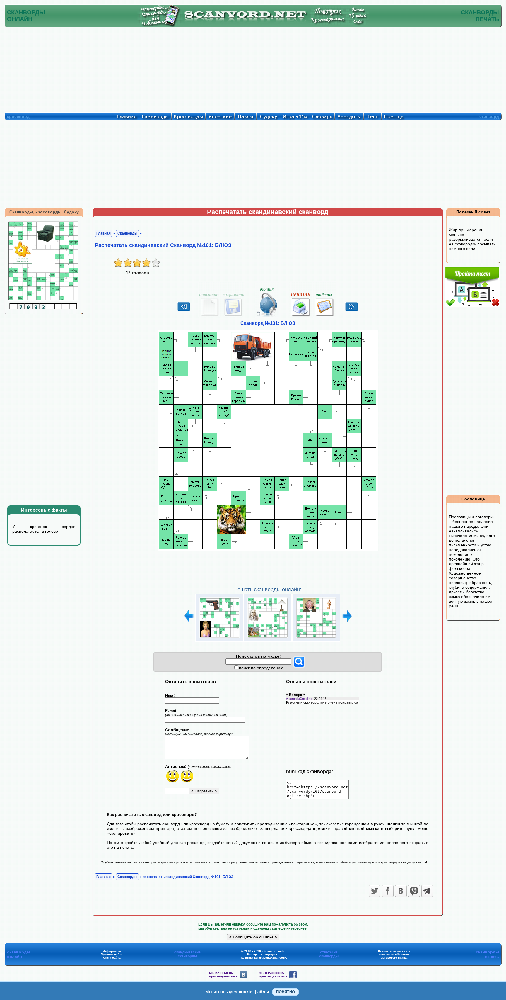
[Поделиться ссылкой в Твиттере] (374, 891)
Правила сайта (112, 954)
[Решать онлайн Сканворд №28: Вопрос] (219, 638)
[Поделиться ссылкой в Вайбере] (414, 891)
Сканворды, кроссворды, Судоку (44, 212)
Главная (103, 233)
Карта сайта (112, 957)
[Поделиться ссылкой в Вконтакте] (401, 891)
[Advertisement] (253, 68)
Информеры (112, 951)
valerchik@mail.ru (299, 698)
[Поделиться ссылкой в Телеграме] (427, 891)
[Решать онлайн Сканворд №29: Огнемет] (268, 638)
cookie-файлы (254, 991)
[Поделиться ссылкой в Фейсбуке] (388, 891)
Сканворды (127, 233)
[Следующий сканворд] (351, 310)
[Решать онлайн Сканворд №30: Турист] (316, 638)
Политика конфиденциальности (263, 957)
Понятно (285, 992)
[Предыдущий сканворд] (184, 310)
